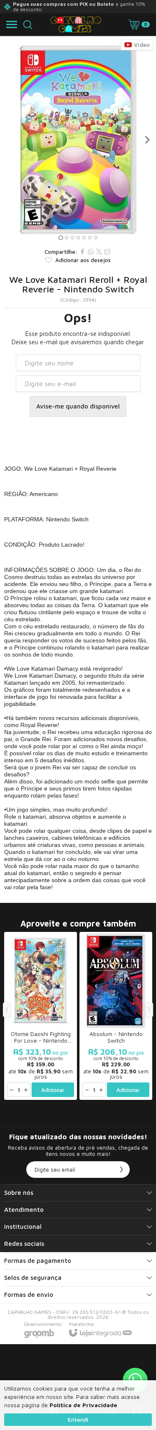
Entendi (78, 1419)
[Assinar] (121, 1169)
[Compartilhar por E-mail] (107, 252)
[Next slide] (147, 140)
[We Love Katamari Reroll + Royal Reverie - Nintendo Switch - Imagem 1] (78, 139)
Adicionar (52, 1090)
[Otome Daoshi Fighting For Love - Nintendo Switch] (41, 1015)
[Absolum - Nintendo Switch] (116, 1015)
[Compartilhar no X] (99, 252)
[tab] (60, 237)
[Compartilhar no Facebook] (82, 252)
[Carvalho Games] (75, 24)
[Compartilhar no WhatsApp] (91, 252)
